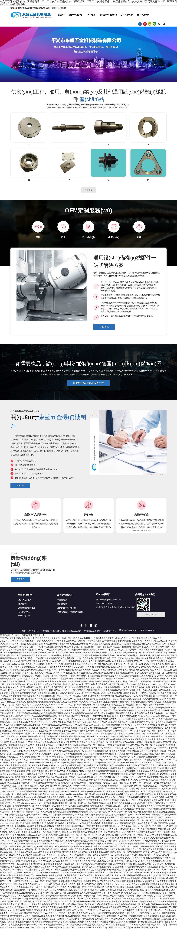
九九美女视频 (62, 907)
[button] (87, 79)
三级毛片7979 (84, 783)
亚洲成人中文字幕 (94, 846)
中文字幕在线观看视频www (24, 670)
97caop (10, 719)
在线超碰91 (12, 791)
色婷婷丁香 (14, 742)
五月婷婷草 (42, 835)
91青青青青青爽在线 (97, 852)
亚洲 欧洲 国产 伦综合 (130, 745)
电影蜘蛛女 (164, 768)
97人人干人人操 (78, 927)
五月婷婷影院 (49, 713)
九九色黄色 (162, 786)
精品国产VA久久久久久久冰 (49, 681)
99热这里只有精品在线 (78, 849)
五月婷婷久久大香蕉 (115, 817)
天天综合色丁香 (85, 745)
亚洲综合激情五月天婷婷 (90, 893)
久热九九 (88, 815)
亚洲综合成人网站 (12, 806)
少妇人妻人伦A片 (74, 722)
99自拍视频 (68, 751)
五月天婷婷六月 (101, 919)
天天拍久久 (29, 878)
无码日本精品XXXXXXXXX (62, 838)
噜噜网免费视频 (96, 806)
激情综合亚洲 (170, 815)
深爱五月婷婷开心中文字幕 (156, 867)
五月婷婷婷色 (144, 925)
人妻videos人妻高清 (35, 890)
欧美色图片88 (122, 690)
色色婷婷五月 (21, 815)
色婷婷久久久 (29, 797)
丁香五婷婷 (78, 797)
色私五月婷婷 (56, 664)
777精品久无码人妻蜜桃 (113, 658)
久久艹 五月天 (71, 783)
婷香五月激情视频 (106, 676)
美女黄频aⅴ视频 (89, 722)
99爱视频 (156, 919)
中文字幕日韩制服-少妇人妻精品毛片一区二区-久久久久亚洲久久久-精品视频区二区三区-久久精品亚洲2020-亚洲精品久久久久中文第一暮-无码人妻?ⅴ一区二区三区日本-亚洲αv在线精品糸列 (80, 638)
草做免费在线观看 (100, 728)
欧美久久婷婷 (76, 800)
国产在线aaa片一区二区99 (114, 916)
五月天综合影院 (44, 670)
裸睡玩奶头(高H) (29, 789)
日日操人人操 (28, 916)
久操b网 (87, 768)
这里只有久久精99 (98, 861)
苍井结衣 (86, 829)
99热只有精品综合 (125, 650)
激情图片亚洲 (135, 690)
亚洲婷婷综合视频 (68, 904)
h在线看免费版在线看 (86, 699)
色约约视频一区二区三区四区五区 (14, 751)
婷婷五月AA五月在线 (106, 925)
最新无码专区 (49, 820)
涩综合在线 (132, 684)
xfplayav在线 (107, 910)
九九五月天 (59, 783)
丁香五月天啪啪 (85, 734)
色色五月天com (32, 664)
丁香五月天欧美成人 (100, 768)
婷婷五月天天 (16, 655)
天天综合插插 (64, 881)
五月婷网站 (121, 684)
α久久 (125, 719)
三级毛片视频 (62, 713)
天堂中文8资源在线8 (48, 786)
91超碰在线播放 (17, 687)
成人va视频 (20, 664)
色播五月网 (169, 884)
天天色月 (93, 913)
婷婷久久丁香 (145, 899)
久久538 (134, 849)
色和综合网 (142, 774)
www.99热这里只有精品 (48, 791)
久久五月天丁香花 (71, 742)
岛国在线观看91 (31, 652)
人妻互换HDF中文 (93, 809)
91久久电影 (31, 681)
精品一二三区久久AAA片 (31, 742)
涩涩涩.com (41, 901)
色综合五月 (125, 849)
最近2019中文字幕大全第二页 (50, 817)
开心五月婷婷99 (7, 641)
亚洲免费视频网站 (118, 644)
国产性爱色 (19, 907)
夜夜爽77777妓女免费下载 (157, 762)
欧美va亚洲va (59, 884)
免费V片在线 (41, 655)
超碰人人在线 (68, 681)
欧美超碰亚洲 (153, 774)
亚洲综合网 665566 (46, 693)
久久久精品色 (20, 690)
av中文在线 (135, 791)
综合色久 (4, 919)
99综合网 (86, 916)
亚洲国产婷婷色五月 (25, 896)
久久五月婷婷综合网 (13, 728)
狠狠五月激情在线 (117, 768)
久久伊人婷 (149, 719)
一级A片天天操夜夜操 (157, 745)
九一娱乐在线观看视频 (110, 832)
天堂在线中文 (63, 855)
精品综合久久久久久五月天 (22, 887)
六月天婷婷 (100, 693)
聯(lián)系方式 (151, 615)
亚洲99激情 (147, 812)
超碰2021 (122, 919)
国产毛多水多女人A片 (118, 734)
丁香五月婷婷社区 (153, 734)
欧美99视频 (104, 661)
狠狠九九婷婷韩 (157, 676)
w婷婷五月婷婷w (121, 777)
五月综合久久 (135, 893)
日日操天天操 (104, 757)
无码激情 (98, 658)
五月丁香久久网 (55, 751)
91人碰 (81, 815)
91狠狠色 (132, 725)
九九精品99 (133, 789)
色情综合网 (40, 896)
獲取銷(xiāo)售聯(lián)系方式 (88, 383)
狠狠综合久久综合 (113, 922)
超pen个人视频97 (37, 667)
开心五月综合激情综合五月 (35, 661)
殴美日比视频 (18, 699)
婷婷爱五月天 (56, 925)
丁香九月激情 (168, 893)
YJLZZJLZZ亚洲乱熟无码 (68, 901)
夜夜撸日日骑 (18, 652)
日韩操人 (12, 693)
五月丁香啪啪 (92, 774)
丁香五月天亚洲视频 (145, 652)
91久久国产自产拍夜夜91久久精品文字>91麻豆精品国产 (33, 881)
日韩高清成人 (108, 731)
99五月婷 (23, 899)
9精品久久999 (163, 870)
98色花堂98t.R (98, 890)
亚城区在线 (62, 702)
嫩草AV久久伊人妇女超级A (63, 736)
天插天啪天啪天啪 (16, 777)
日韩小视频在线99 (105, 913)
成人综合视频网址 (18, 890)
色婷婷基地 (132, 710)
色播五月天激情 (43, 841)
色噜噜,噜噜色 (130, 838)
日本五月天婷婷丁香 (68, 815)
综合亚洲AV (167, 707)
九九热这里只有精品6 (84, 658)
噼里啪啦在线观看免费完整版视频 (116, 641)
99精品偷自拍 (117, 667)
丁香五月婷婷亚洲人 (38, 748)
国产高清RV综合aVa (94, 748)
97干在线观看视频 (21, 667)
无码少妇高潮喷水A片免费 (56, 849)
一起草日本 (9, 664)
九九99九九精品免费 (156, 667)
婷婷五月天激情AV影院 (154, 800)
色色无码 (124, 832)
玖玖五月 (117, 910)
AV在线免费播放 (92, 832)
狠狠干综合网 (159, 875)
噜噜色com (4, 890)
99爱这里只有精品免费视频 (20, 852)
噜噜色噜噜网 (8, 707)
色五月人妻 (8, 667)
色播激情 (29, 910)
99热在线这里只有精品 (50, 844)
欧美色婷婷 (103, 719)
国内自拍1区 (160, 652)
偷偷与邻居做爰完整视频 (48, 800)
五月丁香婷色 (12, 838)
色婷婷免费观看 (134, 904)
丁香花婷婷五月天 (38, 809)
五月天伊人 (113, 780)
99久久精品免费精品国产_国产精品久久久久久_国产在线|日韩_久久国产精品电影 (129, 713)
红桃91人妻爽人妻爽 (106, 690)
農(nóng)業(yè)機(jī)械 (66, 608)
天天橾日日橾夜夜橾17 (87, 719)
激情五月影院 (88, 919)
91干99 (97, 664)
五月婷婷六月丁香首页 (30, 780)
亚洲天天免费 (159, 872)
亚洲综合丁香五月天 (72, 696)
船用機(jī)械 (62, 604)
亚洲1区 (102, 789)
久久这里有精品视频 (39, 751)
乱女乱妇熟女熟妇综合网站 (162, 878)
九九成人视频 (142, 826)
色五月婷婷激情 (47, 783)
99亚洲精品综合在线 (87, 673)
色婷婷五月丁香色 (91, 881)
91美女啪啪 (49, 647)
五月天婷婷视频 (100, 780)
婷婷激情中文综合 (132, 658)
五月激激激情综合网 (61, 812)
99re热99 (113, 919)
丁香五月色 (133, 681)
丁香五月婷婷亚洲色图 (47, 774)
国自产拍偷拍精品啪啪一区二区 (57, 687)
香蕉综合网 (64, 800)
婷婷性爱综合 (79, 809)
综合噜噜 (71, 702)
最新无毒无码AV (37, 707)
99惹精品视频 (109, 687)
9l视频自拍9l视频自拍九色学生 (22, 745)
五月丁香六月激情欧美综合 (144, 748)
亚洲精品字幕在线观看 (101, 899)
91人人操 (133, 925)
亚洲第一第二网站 (52, 806)
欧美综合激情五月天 (100, 739)
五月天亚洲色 (8, 904)
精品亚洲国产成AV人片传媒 (64, 699)
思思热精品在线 (81, 681)
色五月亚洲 (116, 815)
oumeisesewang (7, 864)
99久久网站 (24, 838)
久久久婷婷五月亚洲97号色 (162, 838)
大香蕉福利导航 (92, 736)
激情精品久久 (28, 676)
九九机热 (158, 702)
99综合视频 (170, 710)
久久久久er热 (82, 913)
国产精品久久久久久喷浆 (21, 867)
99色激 (121, 702)
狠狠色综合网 (121, 725)
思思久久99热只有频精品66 (139, 919)
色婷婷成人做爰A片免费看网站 (13, 679)
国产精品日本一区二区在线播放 (103, 650)
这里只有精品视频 (123, 647)
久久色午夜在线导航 (50, 919)
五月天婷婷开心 (131, 765)
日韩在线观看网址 (96, 702)
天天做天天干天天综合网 (101, 783)
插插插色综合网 (32, 786)
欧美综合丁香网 (98, 829)
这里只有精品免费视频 (28, 829)
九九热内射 (155, 716)
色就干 (125, 705)
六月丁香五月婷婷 (39, 904)
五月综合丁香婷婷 (114, 861)
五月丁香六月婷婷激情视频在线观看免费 (132, 676)
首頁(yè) (61, 15)
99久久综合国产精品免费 (99, 644)
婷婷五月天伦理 (91, 751)
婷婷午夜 (22, 681)
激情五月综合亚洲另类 (128, 693)
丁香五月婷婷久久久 (144, 806)
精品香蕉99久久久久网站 (107, 803)
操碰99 (38, 916)
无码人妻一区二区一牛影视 (131, 800)
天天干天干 (93, 757)
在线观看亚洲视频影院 (91, 652)
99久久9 (72, 907)
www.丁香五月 (143, 838)
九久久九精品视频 (150, 699)
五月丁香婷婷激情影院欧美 (103, 826)
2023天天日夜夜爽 (47, 907)
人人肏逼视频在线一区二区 (59, 661)
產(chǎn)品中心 (76, 15)
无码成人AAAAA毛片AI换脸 (22, 760)
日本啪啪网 (159, 835)
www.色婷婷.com (49, 855)
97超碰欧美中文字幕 (46, 789)
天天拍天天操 (50, 739)
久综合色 (55, 841)
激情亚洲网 (23, 754)
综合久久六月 (37, 806)
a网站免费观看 (116, 794)
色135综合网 (127, 896)
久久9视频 (76, 687)
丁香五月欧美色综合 (77, 789)
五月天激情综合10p (17, 710)
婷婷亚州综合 (96, 916)
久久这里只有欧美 (56, 835)
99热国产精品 (44, 777)
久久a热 (20, 693)
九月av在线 (64, 791)
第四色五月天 (113, 849)
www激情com (74, 806)
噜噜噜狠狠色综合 (56, 875)
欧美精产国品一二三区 (37, 899)
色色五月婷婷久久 (108, 844)
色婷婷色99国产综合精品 (90, 731)
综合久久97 (90, 667)
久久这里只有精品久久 (115, 870)
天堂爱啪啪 (161, 794)
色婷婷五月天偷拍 (40, 852)
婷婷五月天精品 (136, 777)
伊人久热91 (138, 783)
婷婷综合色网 (105, 751)
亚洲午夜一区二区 (160, 705)
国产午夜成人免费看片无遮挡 (151, 849)
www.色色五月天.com (29, 734)
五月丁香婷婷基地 (78, 864)
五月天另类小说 (106, 736)
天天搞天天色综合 (34, 690)
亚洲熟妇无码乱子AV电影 (161, 823)
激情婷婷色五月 (160, 722)
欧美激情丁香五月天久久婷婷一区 (124, 820)
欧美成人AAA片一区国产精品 (82, 684)
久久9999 (108, 760)
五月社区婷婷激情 (147, 751)
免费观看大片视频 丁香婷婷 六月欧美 (98, 707)
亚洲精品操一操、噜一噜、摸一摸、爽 (81, 835)
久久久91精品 (143, 771)
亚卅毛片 (135, 670)
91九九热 (136, 679)
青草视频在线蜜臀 (12, 684)
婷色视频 (34, 838)
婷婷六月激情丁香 (109, 754)
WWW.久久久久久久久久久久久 (91, 786)
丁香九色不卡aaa (74, 777)
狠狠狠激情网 (100, 841)
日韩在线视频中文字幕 (153, 884)
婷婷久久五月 (45, 652)
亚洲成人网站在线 (106, 835)
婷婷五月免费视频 (111, 800)
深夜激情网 (14, 647)
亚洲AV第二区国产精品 (144, 754)
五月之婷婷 (48, 690)
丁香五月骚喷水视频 (128, 716)
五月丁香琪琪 (10, 765)
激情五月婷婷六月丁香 (32, 771)
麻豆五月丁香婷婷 (55, 696)
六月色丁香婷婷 (50, 676)
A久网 (84, 696)
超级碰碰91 (133, 864)
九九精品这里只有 (76, 820)
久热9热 (64, 806)
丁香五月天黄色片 (65, 644)
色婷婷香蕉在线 (107, 904)
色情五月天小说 (102, 794)
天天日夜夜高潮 (131, 702)
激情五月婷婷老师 (86, 765)
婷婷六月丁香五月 (164, 742)
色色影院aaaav (95, 681)
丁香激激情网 (14, 696)
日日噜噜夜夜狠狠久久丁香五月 (56, 864)
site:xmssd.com (6, 823)
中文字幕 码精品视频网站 (11, 916)
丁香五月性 (21, 768)
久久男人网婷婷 (99, 878)
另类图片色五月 (141, 887)
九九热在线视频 (43, 872)
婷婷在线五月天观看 (140, 907)
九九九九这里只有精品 (51, 641)
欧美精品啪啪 (144, 681)
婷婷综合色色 (104, 774)
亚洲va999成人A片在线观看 (66, 771)
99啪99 (71, 693)
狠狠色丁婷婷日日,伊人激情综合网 (59, 658)
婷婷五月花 (45, 664)
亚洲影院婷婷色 (92, 820)
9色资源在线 (144, 878)
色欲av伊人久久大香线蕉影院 (19, 820)
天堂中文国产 (29, 875)
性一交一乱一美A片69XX (102, 812)
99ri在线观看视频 (141, 650)
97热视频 (18, 719)
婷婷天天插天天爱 (142, 852)
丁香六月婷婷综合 (66, 670)
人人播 (126, 861)
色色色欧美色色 (30, 800)
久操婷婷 (172, 641)
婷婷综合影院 (109, 681)
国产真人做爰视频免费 (71, 829)
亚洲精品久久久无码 (72, 664)
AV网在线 (7, 652)
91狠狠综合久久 (41, 910)
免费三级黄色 (46, 812)
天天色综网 (102, 722)
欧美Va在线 (119, 858)
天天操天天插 (55, 852)
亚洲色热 (45, 710)
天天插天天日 (31, 835)
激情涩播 (4, 844)
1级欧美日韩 (38, 739)
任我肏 (67, 762)
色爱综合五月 (50, 707)
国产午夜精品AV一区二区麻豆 (82, 794)
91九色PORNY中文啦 (18, 832)
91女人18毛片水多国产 (118, 864)
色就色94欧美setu (167, 916)
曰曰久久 (21, 870)
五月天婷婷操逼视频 (129, 878)
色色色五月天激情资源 (104, 791)
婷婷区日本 (131, 768)
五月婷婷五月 (168, 820)
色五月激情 (149, 901)
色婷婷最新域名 (67, 679)
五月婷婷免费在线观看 (67, 745)
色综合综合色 (85, 890)
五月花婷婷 (80, 679)
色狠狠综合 (157, 893)
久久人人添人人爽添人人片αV (60, 797)
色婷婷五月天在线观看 (108, 872)
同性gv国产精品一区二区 (101, 742)
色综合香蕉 (119, 736)
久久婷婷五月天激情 (67, 780)
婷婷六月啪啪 (135, 705)
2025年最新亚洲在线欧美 (90, 823)
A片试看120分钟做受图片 (140, 797)
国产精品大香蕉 (29, 841)
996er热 (100, 922)
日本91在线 (85, 742)
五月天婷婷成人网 (52, 890)
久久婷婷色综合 (140, 803)
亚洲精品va (21, 725)
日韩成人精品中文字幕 (45, 768)
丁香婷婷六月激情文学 (166, 748)
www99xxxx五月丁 (66, 705)
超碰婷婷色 (135, 927)
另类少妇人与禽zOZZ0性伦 (31, 647)
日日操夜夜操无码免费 (134, 867)
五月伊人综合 (145, 864)
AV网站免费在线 (151, 777)
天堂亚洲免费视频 (158, 925)
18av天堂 (151, 739)
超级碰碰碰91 (153, 841)
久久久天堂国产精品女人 (46, 745)
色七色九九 (133, 780)
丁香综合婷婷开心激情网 (56, 896)
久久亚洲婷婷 (35, 641)
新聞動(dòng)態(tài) (108, 15)
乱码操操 (26, 823)
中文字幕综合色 (84, 728)
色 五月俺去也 (83, 861)
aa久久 (20, 736)
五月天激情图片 (59, 916)
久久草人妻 (38, 820)
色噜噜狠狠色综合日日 (134, 817)
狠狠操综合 (26, 806)
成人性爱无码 (94, 867)
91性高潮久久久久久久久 (81, 878)
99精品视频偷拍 (19, 884)
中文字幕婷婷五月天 (74, 768)
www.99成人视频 (26, 762)
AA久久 (56, 861)
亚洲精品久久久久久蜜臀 (33, 893)
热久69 (55, 670)
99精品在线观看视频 (88, 690)
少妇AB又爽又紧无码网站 (39, 832)
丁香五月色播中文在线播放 (11, 817)
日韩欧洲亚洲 (156, 913)
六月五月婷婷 (123, 901)
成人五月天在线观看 (69, 710)
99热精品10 (94, 670)
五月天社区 (62, 739)
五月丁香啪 (47, 884)
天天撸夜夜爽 (54, 910)
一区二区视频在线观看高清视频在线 (126, 699)
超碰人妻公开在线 (131, 760)
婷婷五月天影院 (52, 728)
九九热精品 (73, 690)
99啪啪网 (157, 647)
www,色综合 (79, 667)
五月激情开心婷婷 (58, 870)
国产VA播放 (58, 762)
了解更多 (104, 327)
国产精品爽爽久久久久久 (112, 771)
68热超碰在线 (169, 913)
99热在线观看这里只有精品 (20, 855)
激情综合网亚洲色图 (103, 887)
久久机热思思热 (81, 670)
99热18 (144, 745)
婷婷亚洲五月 (165, 783)
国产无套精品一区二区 (95, 679)
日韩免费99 (66, 910)
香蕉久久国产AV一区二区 (19, 716)
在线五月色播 (154, 826)
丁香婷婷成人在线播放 (163, 896)
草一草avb (160, 751)
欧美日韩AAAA (154, 910)
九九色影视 (146, 893)
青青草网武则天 (144, 710)
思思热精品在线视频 (70, 731)
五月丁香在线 (63, 684)
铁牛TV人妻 (52, 858)
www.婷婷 (39, 760)
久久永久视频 (138, 731)
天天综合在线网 (41, 922)
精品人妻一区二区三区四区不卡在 (136, 815)
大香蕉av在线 (123, 841)
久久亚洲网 (46, 754)
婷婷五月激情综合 (12, 658)
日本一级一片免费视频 (14, 927)
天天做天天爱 (137, 884)
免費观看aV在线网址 (159, 907)
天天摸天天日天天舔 (28, 757)
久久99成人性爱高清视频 (63, 725)
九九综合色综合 (70, 719)
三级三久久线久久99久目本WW (71, 858)
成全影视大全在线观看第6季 (151, 922)
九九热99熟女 (44, 870)
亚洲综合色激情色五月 (166, 890)
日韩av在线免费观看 (160, 899)
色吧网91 (145, 846)
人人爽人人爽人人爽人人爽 (156, 641)
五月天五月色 (54, 904)
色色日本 (104, 670)
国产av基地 (93, 661)
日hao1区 (123, 780)
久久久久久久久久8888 (50, 679)
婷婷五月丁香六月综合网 (135, 858)
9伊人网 (119, 664)
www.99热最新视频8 (15, 910)
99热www (53, 878)
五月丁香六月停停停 (84, 887)
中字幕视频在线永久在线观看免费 (66, 652)
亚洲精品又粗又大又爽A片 (66, 823)
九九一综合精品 (122, 791)
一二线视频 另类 (16, 913)
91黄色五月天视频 (49, 722)
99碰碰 (91, 791)
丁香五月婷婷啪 (163, 731)
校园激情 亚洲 (37, 823)
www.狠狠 (79, 693)
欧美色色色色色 (61, 826)
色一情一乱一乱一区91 (133, 664)
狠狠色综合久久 (163, 693)
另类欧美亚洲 (127, 922)
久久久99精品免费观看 (97, 864)
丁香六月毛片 (33, 679)
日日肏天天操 (16, 771)
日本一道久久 (80, 838)
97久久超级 (41, 858)
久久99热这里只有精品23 (34, 728)
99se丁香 (42, 650)
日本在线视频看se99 (78, 872)
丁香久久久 (55, 710)
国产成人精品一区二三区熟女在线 (86, 910)
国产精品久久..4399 (123, 731)
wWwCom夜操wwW (46, 757)
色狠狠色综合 (29, 655)
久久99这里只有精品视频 (156, 832)
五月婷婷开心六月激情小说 (116, 797)
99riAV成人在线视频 (128, 655)
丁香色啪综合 (140, 896)
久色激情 (71, 887)
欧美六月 (30, 768)
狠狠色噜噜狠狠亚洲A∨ (120, 739)
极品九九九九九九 (91, 762)
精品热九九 (124, 927)
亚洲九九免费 (137, 757)
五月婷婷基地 (159, 806)
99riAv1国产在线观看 (58, 867)
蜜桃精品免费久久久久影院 (11, 661)
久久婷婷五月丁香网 (91, 754)
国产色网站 (44, 734)
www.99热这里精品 (159, 681)
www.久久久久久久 (118, 661)
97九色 (67, 817)
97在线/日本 (118, 760)
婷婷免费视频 (133, 751)
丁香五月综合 (164, 780)
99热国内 (80, 736)
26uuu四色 (169, 713)
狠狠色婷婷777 (122, 925)
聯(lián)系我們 (143, 15)
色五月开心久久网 (16, 650)
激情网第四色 (60, 647)
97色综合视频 (138, 641)
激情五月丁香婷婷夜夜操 (152, 736)
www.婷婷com (115, 728)
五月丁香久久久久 (23, 904)
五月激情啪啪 (31, 870)
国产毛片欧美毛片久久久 (123, 887)
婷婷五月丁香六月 (10, 762)
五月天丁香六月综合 (49, 780)
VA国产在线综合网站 (78, 676)
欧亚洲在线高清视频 (70, 890)
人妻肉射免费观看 (65, 774)
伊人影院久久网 (156, 771)
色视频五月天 (34, 722)
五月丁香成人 (60, 887)
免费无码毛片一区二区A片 (160, 760)
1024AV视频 (144, 728)
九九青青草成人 (125, 803)
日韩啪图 (57, 829)
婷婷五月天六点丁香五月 (119, 670)
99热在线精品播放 (132, 736)
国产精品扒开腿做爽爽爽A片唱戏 (156, 904)
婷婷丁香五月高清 (93, 641)
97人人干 (72, 896)
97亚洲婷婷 (63, 676)
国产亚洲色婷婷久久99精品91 (59, 809)
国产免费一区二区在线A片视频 (112, 710)
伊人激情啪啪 (35, 684)
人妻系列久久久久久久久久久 (25, 731)
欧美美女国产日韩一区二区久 (118, 679)
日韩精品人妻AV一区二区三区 (120, 852)
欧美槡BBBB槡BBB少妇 (116, 890)
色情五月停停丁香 (16, 919)
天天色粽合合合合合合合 (73, 655)
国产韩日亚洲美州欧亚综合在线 (37, 736)
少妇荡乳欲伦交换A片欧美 (18, 809)
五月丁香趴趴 (59, 913)
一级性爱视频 (111, 693)
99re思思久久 (82, 702)
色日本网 (92, 696)
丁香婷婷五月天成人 (113, 806)
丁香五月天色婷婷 (85, 780)
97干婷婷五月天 (157, 852)
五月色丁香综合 (19, 644)
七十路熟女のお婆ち (147, 693)
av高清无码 (135, 861)
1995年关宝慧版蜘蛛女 (154, 817)
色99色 (70, 870)
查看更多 (88, 190)
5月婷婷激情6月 (146, 702)
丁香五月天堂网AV (168, 887)
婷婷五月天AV (41, 878)
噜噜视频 (110, 725)
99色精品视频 (115, 896)
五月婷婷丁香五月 (106, 875)
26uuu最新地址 (99, 745)
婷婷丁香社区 (18, 786)
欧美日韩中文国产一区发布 (11, 812)
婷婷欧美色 (100, 705)
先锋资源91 (154, 887)
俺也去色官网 (93, 838)
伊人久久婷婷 (74, 713)
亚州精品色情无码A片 (68, 734)
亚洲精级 (85, 806)
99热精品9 (119, 765)
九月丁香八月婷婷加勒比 (150, 820)
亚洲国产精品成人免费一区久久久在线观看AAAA (152, 687)
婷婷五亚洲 (77, 707)
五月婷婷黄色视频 (114, 705)
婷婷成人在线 (158, 815)
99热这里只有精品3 (52, 673)
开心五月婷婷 (61, 693)
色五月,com (160, 754)
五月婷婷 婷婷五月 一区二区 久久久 (28, 673)
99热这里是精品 (147, 670)
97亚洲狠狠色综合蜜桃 (106, 901)
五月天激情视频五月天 (104, 765)
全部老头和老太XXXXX (69, 899)
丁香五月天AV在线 (33, 919)
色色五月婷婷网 (50, 644)
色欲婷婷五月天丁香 (111, 809)
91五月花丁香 (20, 713)
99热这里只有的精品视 (57, 650)
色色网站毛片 (92, 789)
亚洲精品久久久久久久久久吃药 (59, 667)
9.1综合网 (11, 768)
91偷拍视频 (150, 731)
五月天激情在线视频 (102, 815)
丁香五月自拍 (167, 684)
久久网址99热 (164, 757)
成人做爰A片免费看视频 (68, 893)
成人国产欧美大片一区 (67, 786)
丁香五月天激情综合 (31, 719)
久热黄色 (54, 734)
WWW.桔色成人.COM (84, 725)
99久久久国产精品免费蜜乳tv (124, 823)
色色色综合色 (31, 777)
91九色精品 (65, 728)
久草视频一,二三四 (138, 841)
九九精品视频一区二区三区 (32, 849)
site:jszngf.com (113, 878)
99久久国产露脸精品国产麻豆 (120, 722)
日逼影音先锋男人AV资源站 (60, 748)
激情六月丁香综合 (151, 783)
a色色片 (89, 858)
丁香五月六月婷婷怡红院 (150, 789)
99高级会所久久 (35, 815)
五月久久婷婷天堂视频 (130, 809)
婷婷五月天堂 (108, 652)
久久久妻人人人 (45, 829)
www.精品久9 (6, 644)
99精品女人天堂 (49, 684)
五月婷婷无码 (170, 658)
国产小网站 (51, 901)
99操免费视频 (62, 820)
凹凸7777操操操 (32, 783)
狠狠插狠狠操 (120, 913)
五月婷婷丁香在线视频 (163, 791)
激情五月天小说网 (39, 765)
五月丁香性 (118, 783)
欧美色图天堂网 (151, 757)
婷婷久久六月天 (123, 687)
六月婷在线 (46, 725)
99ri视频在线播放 (154, 858)
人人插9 (164, 826)
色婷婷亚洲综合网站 (34, 687)
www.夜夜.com (62, 794)
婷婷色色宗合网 (138, 844)
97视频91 (99, 647)
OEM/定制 (91, 15)
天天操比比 (106, 823)
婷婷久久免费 (144, 823)
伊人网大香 (104, 820)
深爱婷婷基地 (52, 716)
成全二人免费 (65, 841)
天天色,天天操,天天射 (47, 702)
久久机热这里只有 (130, 728)
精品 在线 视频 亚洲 (149, 927)
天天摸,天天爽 (46, 913)
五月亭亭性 (13, 899)
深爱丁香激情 (165, 881)
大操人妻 (18, 823)
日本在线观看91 (38, 716)
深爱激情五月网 (22, 707)
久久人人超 (23, 722)
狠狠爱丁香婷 (121, 681)
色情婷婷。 (11, 736)
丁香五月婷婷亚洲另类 (61, 754)
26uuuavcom (50, 927)
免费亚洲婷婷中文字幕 (129, 881)
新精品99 (37, 855)
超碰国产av (109, 748)
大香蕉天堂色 (113, 927)
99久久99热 (162, 765)
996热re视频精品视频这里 (11, 893)
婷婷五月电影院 (164, 861)
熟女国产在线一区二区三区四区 (115, 846)
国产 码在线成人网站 (152, 707)
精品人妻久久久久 (147, 890)
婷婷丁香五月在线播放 (34, 927)
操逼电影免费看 (127, 762)
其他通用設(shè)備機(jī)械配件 (70, 612)
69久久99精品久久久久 (93, 800)
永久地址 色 (12, 681)
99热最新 (84, 844)
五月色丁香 (82, 904)
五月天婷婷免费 (34, 725)
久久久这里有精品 (34, 644)
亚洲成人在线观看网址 (109, 762)
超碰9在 (59, 757)
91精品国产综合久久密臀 (80, 826)
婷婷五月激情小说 (80, 661)
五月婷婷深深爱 (6, 713)
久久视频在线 (31, 650)
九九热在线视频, (55, 655)
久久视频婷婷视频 (131, 794)
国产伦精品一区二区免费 (51, 719)
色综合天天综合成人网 (105, 684)
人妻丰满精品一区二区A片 (142, 835)
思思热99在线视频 (133, 870)
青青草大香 (116, 751)
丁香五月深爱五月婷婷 (123, 673)
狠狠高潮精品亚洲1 (69, 765)
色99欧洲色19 (155, 829)
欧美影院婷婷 (76, 881)
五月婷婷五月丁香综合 (78, 867)
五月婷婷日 (49, 823)
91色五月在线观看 (40, 867)
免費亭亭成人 (61, 789)
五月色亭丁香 (93, 904)
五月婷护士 (135, 846)
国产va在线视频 (61, 690)
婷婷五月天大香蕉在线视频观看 (40, 826)
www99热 (98, 760)
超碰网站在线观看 (105, 673)
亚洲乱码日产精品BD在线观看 (38, 699)
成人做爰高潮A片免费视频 (152, 658)
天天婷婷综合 (99, 725)
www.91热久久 (30, 817)
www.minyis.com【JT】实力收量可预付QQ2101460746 (47, 803)
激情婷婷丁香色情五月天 (25, 872)
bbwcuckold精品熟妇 (70, 844)
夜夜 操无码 (94, 844)
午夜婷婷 (13, 858)
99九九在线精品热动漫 (12, 774)
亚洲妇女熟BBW (16, 797)
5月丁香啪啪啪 (51, 760)
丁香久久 (167, 858)
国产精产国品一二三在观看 (32, 658)
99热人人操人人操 (130, 899)
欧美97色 (137, 812)
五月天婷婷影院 (81, 644)
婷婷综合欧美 (170, 809)
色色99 (118, 875)
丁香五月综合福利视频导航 (83, 803)
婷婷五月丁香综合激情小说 (155, 664)
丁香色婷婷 (9, 705)
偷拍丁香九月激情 (50, 815)
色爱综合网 (41, 797)
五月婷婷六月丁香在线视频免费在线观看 (66, 922)
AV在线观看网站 (77, 855)
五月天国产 (128, 667)
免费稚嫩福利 (130, 771)
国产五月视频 (156, 661)
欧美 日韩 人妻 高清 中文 (71, 919)
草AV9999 (114, 655)
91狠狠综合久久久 (128, 829)
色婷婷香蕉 (53, 899)
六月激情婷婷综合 (31, 812)
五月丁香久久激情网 (23, 739)
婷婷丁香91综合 (157, 846)
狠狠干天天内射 (64, 707)
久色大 (150, 725)
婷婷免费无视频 (113, 745)
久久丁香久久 (99, 817)
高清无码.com (158, 710)
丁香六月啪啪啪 (60, 846)
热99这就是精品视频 (124, 696)
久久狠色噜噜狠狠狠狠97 (147, 768)
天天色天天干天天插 (148, 765)
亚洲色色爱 (93, 872)
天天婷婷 (111, 789)
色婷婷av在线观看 (120, 893)
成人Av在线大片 (141, 673)
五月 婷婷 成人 (89, 925)
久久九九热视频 (14, 789)
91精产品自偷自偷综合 (85, 705)
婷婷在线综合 (31, 693)
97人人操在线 (142, 829)
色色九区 (19, 922)
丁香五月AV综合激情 (147, 655)
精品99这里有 (13, 901)
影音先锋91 (88, 777)
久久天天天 (111, 786)
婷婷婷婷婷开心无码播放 (127, 786)
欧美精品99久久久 (8, 896)
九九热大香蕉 (78, 748)
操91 (136, 922)
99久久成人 (145, 661)
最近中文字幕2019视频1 (95, 716)
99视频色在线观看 (88, 901)
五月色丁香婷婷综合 (95, 870)
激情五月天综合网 (148, 794)
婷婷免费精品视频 (35, 713)
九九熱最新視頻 (103, 667)
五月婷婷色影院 (72, 884)
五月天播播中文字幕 (105, 696)
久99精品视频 (146, 791)
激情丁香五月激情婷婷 (86, 907)
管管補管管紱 (78, 832)
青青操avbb (166, 716)
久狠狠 (74, 728)
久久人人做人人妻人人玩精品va (43, 705)
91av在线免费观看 (58, 777)
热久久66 (62, 722)
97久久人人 (141, 725)
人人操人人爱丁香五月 (88, 710)
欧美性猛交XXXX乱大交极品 (123, 774)
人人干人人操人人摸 (163, 670)
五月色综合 (71, 913)
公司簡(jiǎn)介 (127, 15)
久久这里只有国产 (68, 861)
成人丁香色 (89, 693)
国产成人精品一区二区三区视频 (80, 647)
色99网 (160, 809)
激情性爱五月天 (149, 870)
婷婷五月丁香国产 (14, 800)
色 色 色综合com (34, 884)
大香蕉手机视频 (13, 849)
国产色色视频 (87, 713)
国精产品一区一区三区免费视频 (114, 855)
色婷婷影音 (92, 676)
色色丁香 (25, 684)
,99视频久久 (85, 899)
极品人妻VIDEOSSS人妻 (82, 817)
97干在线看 (148, 872)
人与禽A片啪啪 (11, 748)
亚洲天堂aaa (79, 774)
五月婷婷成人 (54, 765)
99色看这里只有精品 (13, 702)
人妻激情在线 (140, 667)
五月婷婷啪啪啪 (157, 650)
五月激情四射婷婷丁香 (87, 875)
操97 (124, 751)
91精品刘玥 (147, 705)
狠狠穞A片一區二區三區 (61, 832)
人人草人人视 (34, 754)
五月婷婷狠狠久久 (148, 861)
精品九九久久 (71, 875)
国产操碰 (57, 731)
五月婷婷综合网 (30, 774)
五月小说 (169, 667)
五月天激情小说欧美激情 (82, 841)
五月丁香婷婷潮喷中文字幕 (111, 838)
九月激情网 (106, 867)
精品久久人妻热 (64, 927)
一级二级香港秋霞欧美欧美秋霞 (28, 864)
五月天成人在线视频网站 (91, 687)
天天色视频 (96, 771)
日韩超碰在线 (143, 716)
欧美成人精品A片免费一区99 (154, 644)
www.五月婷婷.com (160, 797)
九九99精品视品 (69, 641)
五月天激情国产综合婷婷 (78, 650)
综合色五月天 (63, 878)
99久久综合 (140, 762)
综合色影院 (5, 867)
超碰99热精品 (77, 762)
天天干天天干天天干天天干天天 (117, 884)
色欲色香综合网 (108, 664)
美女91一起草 (49, 794)
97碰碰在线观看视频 (15, 783)
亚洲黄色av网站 (136, 901)
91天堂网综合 (18, 878)
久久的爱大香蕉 (123, 844)
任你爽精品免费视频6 (143, 722)
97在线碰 (144, 760)
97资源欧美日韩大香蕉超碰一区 (128, 707)
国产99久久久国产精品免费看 (75, 852)
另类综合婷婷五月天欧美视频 (33, 696)
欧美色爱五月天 (134, 644)
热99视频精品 (51, 893)
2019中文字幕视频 (31, 913)
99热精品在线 (103, 655)
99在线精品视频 (103, 699)
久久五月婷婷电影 (100, 734)
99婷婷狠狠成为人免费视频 (75, 757)
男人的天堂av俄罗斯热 (94, 797)
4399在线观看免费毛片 (96, 927)
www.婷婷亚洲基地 (70, 673)
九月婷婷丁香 (160, 719)
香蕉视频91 (79, 751)
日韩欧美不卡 (151, 844)
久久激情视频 (117, 867)
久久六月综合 (133, 890)
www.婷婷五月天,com (149, 881)
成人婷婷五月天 (30, 702)
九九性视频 (77, 754)
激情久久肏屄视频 (148, 809)
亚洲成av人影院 (22, 705)
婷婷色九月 (165, 774)
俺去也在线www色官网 (52, 742)
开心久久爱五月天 (136, 734)
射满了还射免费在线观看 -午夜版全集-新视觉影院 (134, 742)
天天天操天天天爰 (162, 901)
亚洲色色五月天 (112, 829)
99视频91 (166, 647)
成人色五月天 (87, 664)
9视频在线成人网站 (149, 690)
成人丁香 (128, 783)
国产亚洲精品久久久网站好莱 (135, 910)
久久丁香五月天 (32, 907)
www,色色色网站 (141, 696)
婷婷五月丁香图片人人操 (38, 925)
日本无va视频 (90, 922)
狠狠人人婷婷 (120, 904)
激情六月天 (48, 771)
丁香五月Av (24, 748)
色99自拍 (81, 641)
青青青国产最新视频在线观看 (153, 679)
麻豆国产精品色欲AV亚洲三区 (71, 716)
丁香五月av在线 (21, 641)
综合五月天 (29, 922)
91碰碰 (150, 896)
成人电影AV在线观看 (123, 812)
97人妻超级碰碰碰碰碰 (12, 875)
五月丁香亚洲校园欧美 (103, 777)
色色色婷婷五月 (24, 765)
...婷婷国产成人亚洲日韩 (142, 647)
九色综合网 (47, 916)
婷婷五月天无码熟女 (13, 803)
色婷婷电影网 (14, 780)
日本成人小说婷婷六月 (121, 757)
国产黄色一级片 (115, 719)
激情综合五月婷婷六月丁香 (160, 696)
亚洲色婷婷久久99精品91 (41, 861)
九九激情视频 (170, 676)
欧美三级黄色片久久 (76, 846)
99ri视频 (171, 832)
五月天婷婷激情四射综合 (107, 907)
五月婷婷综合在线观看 (148, 780)
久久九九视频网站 (125, 754)
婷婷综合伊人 (113, 716)
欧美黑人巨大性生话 (123, 748)
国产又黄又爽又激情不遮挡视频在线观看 (76, 760)
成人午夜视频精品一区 (125, 826)
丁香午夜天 (106, 893)
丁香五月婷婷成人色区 (109, 881)
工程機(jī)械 (62, 600)
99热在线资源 (9, 815)
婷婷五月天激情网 (138, 739)
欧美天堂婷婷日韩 (122, 835)
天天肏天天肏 (164, 699)
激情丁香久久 (6, 835)
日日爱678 (60, 768)
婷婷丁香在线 (90, 655)
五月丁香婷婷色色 (12, 925)
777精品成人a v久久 (43, 762)
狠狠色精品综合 (157, 728)
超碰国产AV (109, 647)
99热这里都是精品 (137, 832)
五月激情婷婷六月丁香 (103, 858)
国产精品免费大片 (27, 901)
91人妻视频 (116, 899)
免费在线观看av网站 (26, 858)
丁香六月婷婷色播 (155, 803)
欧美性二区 (81, 896)
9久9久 (24, 925)
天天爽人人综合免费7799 (125, 652)
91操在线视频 (85, 771)
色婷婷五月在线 (45, 731)
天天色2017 (161, 739)
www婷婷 (7, 878)
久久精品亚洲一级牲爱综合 (163, 864)
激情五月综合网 (35, 794)
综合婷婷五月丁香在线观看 (138, 913)
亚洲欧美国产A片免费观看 (91, 884)
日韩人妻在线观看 (151, 916)
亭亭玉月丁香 (133, 661)
